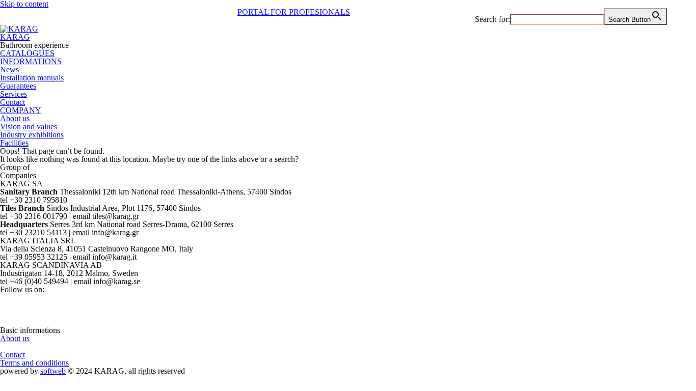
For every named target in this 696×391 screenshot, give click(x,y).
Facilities (14, 142)
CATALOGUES (27, 53)
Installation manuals (32, 77)
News (9, 69)
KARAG (15, 37)
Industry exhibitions (32, 134)
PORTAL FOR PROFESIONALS (293, 12)
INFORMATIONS (31, 61)
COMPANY (20, 110)
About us (15, 118)
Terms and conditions (34, 362)
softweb (53, 371)
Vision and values (28, 126)
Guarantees (18, 85)
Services (13, 94)
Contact (12, 102)
